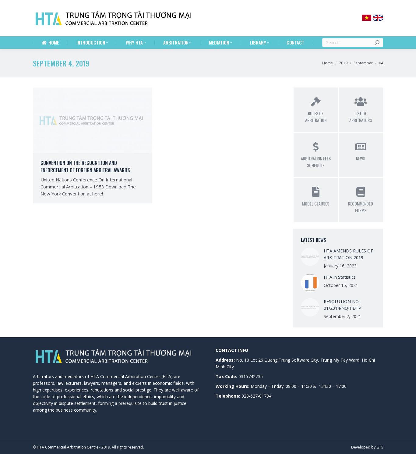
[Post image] (310, 257)
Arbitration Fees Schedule (316, 161)
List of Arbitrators (360, 116)
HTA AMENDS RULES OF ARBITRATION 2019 (348, 254)
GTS (379, 447)
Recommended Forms (360, 206)
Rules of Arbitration (315, 116)
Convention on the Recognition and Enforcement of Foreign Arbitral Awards (85, 166)
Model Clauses (315, 203)
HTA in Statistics (340, 277)
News (360, 158)
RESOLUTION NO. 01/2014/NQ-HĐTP (342, 304)
